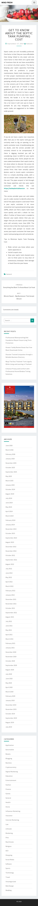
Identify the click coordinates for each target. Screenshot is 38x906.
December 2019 (11, 705)
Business (9, 763)
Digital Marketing (12, 772)
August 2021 (10, 617)
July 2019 (9, 727)
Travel (8, 877)
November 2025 (11, 463)
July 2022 (9, 569)
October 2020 (10, 661)
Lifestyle (9, 829)
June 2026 (9, 445)
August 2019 (10, 722)
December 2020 (11, 652)
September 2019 (11, 718)
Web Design (10, 886)
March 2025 (9, 481)
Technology (10, 873)
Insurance (9, 816)
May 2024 (9, 507)
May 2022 (9, 577)
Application (10, 745)
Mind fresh (7, 2)
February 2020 (10, 696)
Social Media (10, 860)
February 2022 (10, 591)
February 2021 (10, 643)
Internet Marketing (12, 820)
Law (7, 824)
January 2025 (10, 485)
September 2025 (11, 472)
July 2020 (9, 674)
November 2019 (11, 709)
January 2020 (10, 700)
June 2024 (9, 503)
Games (8, 794)
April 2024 (9, 511)
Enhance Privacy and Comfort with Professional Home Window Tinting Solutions (18, 371)
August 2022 (10, 564)
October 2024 (10, 489)
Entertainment (11, 780)
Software (9, 864)
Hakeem (29, 43)
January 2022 (10, 595)
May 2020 (9, 683)
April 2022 (9, 582)
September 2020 (11, 665)
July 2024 (9, 498)
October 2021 (10, 608)
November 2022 (11, 551)
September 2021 (11, 613)
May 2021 (9, 630)
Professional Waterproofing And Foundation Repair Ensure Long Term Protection (18, 340)
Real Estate (10, 842)
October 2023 (10, 533)
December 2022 (11, 547)
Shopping (9, 855)
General (9, 274)
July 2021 (9, 621)
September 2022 (11, 560)
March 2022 (9, 586)
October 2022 (10, 555)
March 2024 (9, 516)
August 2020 (10, 670)
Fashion (8, 785)
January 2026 (10, 459)
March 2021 (9, 639)
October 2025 (10, 467)
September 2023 (11, 538)
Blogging (9, 758)
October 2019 (10, 714)
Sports (8, 868)
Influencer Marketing (13, 811)
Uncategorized (11, 882)
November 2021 (11, 604)
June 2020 (9, 679)
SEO (7, 851)
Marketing (9, 833)
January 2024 (10, 525)
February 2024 (10, 520)
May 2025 (9, 476)
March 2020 (9, 692)
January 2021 (10, 648)
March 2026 (9, 450)
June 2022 (9, 573)
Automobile (10, 750)
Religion (8, 846)
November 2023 (11, 529)
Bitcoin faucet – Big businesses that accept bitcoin (19, 296)
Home (8, 807)
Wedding (9, 890)
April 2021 (9, 635)
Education (9, 776)
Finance (8, 789)
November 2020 (11, 657)
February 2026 (10, 454)
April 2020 (9, 687)
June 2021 (9, 626)
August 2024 (10, 494)
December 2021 (11, 599)
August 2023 (10, 542)
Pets (7, 838)
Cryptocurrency (11, 767)
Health (8, 802)
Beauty (8, 754)
